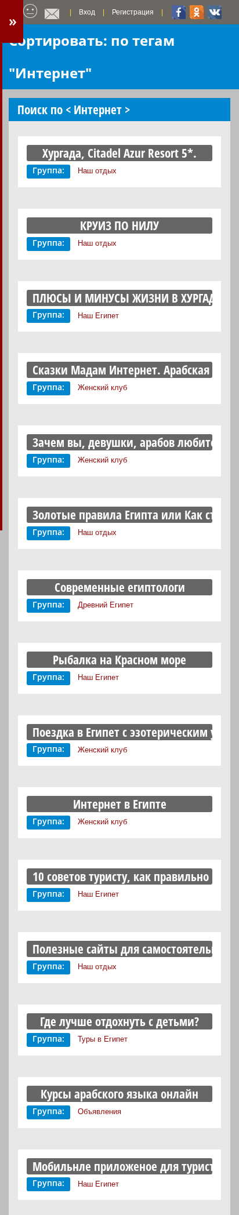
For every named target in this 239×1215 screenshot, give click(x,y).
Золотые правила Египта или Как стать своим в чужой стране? (119, 515)
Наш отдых (97, 170)
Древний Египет (105, 605)
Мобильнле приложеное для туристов (119, 1166)
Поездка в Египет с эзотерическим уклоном (119, 732)
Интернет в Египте (119, 804)
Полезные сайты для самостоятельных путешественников (119, 949)
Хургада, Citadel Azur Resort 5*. (119, 153)
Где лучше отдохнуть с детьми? (119, 1021)
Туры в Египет (103, 1039)
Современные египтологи (120, 587)
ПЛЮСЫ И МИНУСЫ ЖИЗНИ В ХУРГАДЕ (119, 298)
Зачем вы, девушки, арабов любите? (119, 442)
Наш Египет (98, 315)
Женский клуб (102, 387)
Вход (87, 12)
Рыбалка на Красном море (119, 660)
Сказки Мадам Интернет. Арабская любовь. (119, 370)
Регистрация (133, 12)
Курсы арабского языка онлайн (119, 1094)
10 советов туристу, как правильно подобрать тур (119, 876)
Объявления (99, 1111)
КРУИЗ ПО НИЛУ (119, 225)
